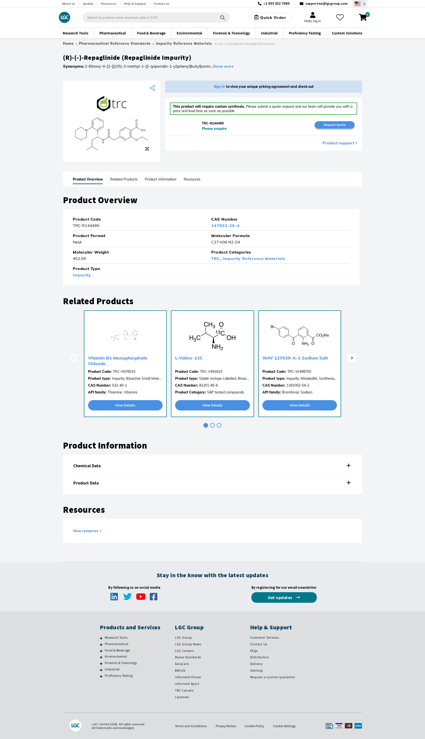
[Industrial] (101, 670)
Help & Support (135, 3)
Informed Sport (187, 683)
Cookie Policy (254, 726)
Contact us (161, 3)
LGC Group (183, 637)
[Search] (222, 17)
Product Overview (88, 179)
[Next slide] (352, 358)
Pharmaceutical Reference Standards (115, 43)
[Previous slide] (73, 358)
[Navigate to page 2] (212, 425)
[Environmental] (101, 657)
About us (68, 3)
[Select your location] (360, 3)
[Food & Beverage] (101, 651)
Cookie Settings (284, 726)
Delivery (256, 664)
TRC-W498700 (299, 371)
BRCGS (180, 670)
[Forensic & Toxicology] (101, 663)
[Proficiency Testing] (101, 676)
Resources (108, 3)
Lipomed (182, 697)
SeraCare (182, 664)
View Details (125, 405)
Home (68, 43)
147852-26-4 (225, 225)
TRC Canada (184, 690)
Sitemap (256, 670)
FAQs (254, 651)
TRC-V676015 (124, 371)
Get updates (280, 597)
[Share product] (153, 88)
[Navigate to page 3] (219, 425)
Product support (338, 142)
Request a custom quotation (272, 677)
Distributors (259, 657)
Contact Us (258, 644)
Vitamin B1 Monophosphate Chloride (118, 360)
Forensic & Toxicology (121, 663)
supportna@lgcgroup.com (326, 3)
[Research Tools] (101, 638)
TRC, (217, 258)
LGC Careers (184, 651)
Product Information (160, 179)
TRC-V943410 (211, 371)
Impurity (82, 274)
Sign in (219, 86)
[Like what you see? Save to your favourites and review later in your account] (340, 17)
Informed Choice (188, 677)
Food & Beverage (117, 650)
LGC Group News (188, 644)
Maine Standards (188, 657)
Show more (223, 66)
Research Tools (116, 637)
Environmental (116, 656)
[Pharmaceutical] (101, 644)
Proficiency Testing (119, 675)
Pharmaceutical (116, 644)
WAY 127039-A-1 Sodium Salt (295, 358)
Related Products (123, 179)
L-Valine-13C (189, 358)
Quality (88, 3)
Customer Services (264, 637)
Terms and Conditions (191, 726)
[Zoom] (147, 149)
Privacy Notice (226, 726)
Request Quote (335, 124)
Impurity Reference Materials (184, 43)
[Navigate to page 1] (205, 425)
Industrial (112, 669)
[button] (212, 465)
